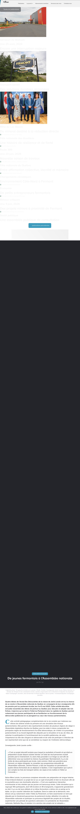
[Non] (78, 810)
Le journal (29, 3)
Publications (21, 3)
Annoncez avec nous (56, 3)
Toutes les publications (11, 9)
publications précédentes (40, 225)
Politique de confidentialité (42, 811)
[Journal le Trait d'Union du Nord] (6, 3)
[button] (78, 3)
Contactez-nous (68, 3)
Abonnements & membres (41, 3)
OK (32, 811)
